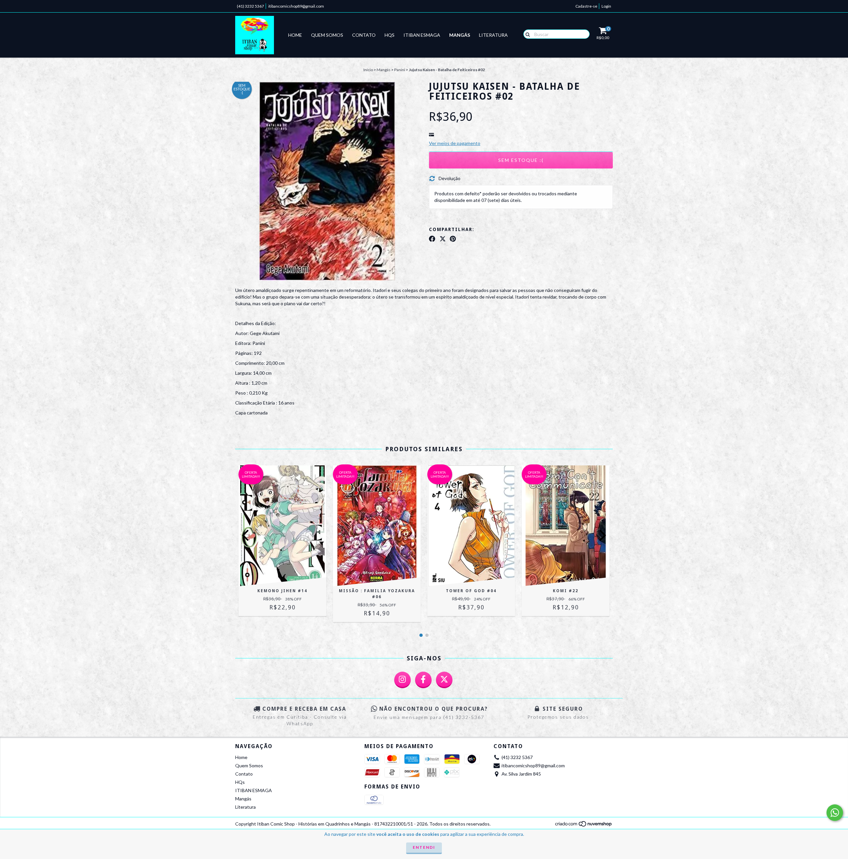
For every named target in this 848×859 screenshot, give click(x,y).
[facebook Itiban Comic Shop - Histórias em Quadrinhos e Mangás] (423, 680)
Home (295, 35)
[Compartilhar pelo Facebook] (432, 238)
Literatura (493, 35)
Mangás (459, 35)
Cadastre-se (586, 6)
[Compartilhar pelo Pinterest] (453, 238)
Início (368, 69)
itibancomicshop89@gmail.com (296, 6)
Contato (364, 35)
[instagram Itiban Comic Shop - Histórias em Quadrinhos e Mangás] (402, 680)
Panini (399, 69)
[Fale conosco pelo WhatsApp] (834, 812)
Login (606, 6)
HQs (390, 35)
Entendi (424, 847)
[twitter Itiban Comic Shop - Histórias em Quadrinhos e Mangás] (444, 680)
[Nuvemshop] (584, 825)
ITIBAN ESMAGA (421, 35)
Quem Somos (327, 35)
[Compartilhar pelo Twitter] (443, 238)
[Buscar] (526, 33)
